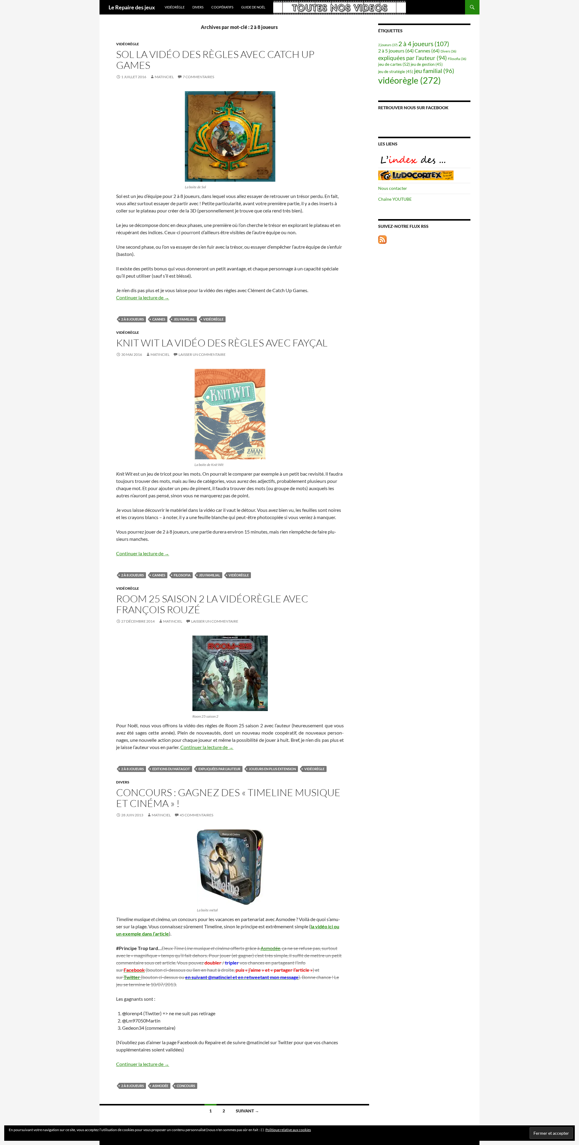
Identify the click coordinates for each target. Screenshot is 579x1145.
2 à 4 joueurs (423, 43)
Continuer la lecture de (142, 297)
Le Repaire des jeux (132, 7)
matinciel (164, 77)
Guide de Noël (253, 7)
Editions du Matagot (171, 769)
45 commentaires (196, 815)
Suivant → (247, 1110)
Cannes (158, 319)
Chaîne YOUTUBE (395, 199)
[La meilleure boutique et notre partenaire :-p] (416, 174)
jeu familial (184, 319)
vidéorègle (175, 7)
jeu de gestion (427, 64)
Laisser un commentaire (202, 354)
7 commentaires (198, 77)
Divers (198, 7)
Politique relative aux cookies (288, 1129)
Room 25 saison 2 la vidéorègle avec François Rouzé (212, 604)
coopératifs (222, 7)
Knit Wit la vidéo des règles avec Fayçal (221, 342)
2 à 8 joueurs (132, 319)
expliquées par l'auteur (219, 769)
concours (186, 1086)
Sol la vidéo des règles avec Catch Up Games (215, 59)
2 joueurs (387, 45)
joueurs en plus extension (272, 769)
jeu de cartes (394, 64)
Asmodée (270, 948)
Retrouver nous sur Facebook (413, 107)
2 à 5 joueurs (396, 50)
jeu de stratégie (395, 71)
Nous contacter (392, 188)
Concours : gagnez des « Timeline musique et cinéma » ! (228, 797)
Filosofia (182, 575)
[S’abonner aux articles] (382, 238)
